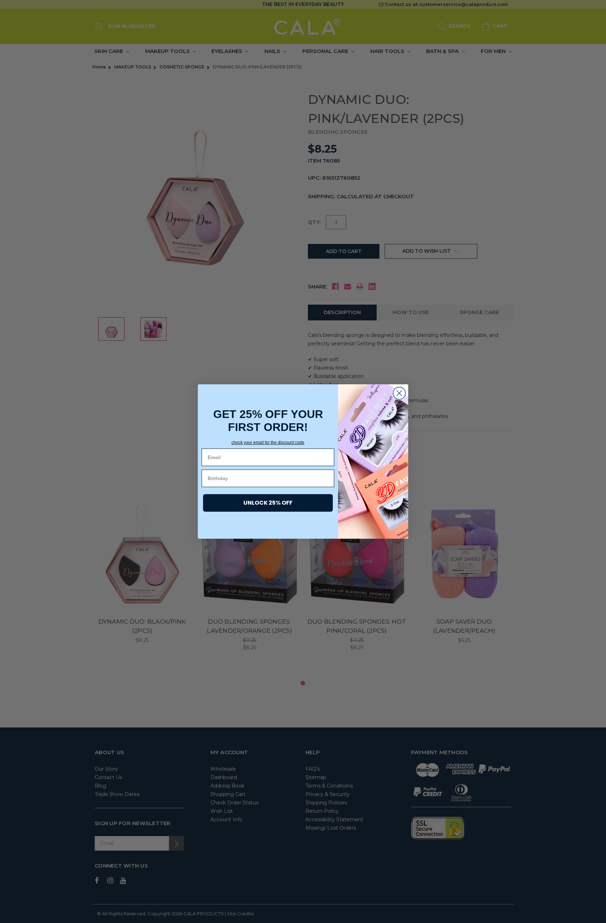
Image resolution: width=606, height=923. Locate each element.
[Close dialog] (399, 393)
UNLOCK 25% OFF (267, 503)
